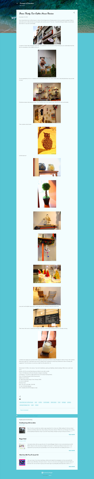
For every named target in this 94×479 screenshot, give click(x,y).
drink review (53, 402)
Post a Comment (24, 410)
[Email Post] (20, 399)
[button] (74, 13)
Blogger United (22, 439)
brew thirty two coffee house (26, 402)
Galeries (50, 475)
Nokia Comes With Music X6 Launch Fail (28, 455)
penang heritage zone (25, 405)
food (59, 402)
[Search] (77, 4)
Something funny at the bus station (27, 423)
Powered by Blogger (48, 472)
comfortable (46, 402)
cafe (36, 402)
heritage (64, 402)
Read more (72, 434)
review (36, 405)
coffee (40, 402)
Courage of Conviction (27, 3)
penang (69, 402)
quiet (32, 405)
